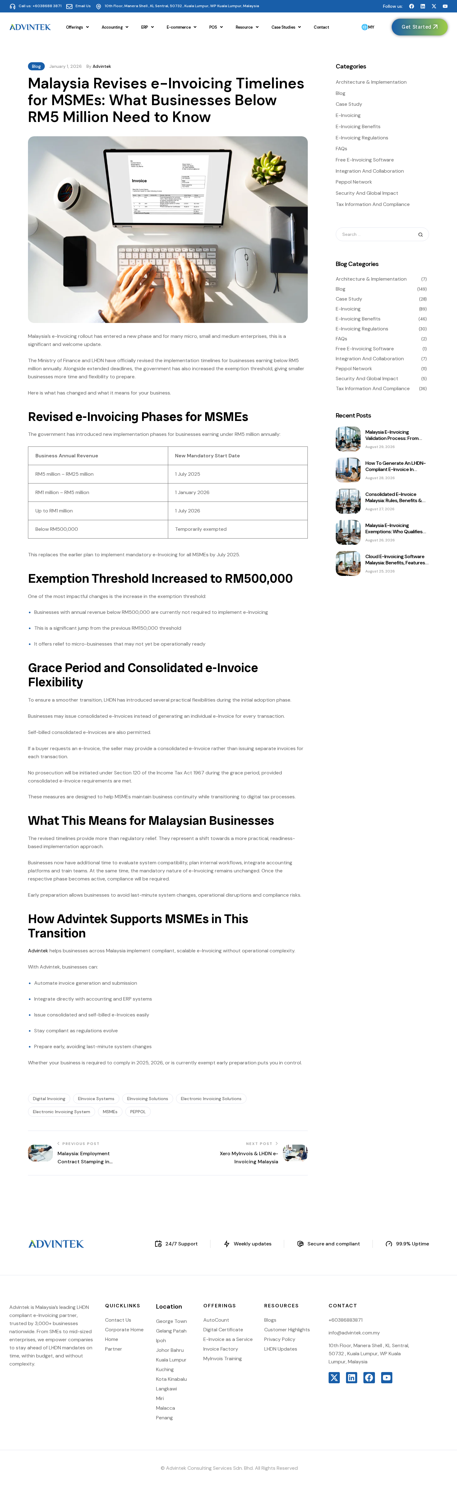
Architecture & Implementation (371, 82)
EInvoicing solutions (147, 1098)
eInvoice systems (96, 1098)
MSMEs (110, 1111)
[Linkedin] (422, 6)
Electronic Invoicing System (61, 1111)
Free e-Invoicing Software (365, 159)
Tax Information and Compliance (373, 204)
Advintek (102, 66)
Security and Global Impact (367, 193)
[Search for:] (382, 234)
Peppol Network (354, 182)
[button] (77, 27)
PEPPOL (138, 1111)
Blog (36, 66)
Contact (321, 27)
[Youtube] (445, 6)
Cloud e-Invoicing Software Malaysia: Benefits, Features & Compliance (395, 562)
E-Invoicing (348, 115)
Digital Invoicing (49, 1098)
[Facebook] (411, 6)
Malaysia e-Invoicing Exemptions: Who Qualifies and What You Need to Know (396, 531)
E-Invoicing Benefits (358, 126)
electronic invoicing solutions (211, 1098)
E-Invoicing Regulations (362, 137)
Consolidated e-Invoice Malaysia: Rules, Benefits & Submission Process (393, 500)
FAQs (341, 148)
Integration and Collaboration (370, 171)
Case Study (349, 104)
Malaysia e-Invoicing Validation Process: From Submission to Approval (391, 438)
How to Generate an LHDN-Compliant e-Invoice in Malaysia (395, 469)
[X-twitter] (434, 6)
